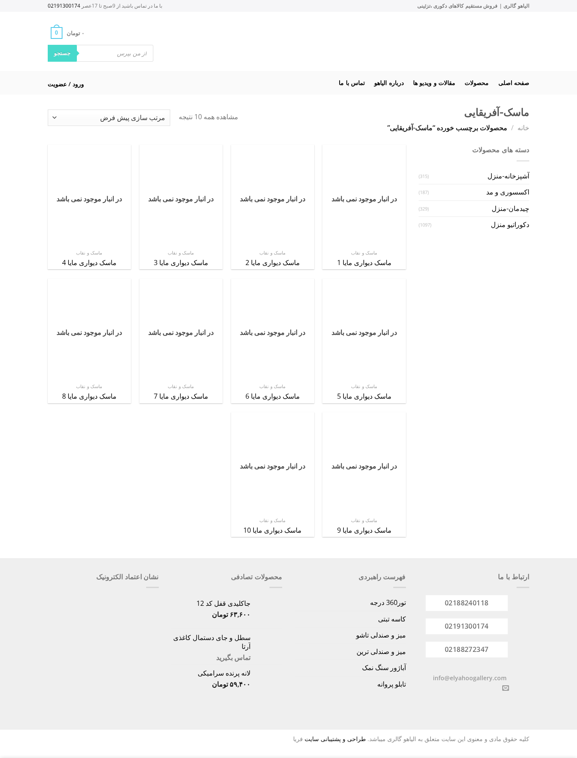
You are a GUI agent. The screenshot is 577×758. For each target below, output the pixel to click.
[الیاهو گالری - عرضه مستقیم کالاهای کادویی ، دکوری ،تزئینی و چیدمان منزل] (299, 41)
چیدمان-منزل (510, 208)
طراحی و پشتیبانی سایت (335, 739)
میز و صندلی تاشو (381, 635)
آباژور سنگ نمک (384, 667)
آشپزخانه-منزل (508, 176)
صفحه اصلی (513, 83)
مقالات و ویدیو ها (434, 83)
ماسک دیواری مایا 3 (181, 262)
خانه (523, 127)
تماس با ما (352, 83)
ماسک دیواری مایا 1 (364, 262)
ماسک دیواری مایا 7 (181, 396)
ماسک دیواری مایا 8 (89, 396)
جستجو (62, 53)
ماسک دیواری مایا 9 (364, 530)
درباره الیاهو (388, 83)
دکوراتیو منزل (510, 224)
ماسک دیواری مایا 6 (272, 396)
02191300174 (64, 5)
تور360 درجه (388, 602)
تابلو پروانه (391, 684)
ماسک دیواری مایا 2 (272, 262)
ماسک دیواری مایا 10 (272, 530)
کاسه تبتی (392, 619)
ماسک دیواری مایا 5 (364, 396)
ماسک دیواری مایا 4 (89, 262)
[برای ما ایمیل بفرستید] (505, 688)
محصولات (477, 83)
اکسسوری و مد (507, 192)
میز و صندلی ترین (381, 651)
